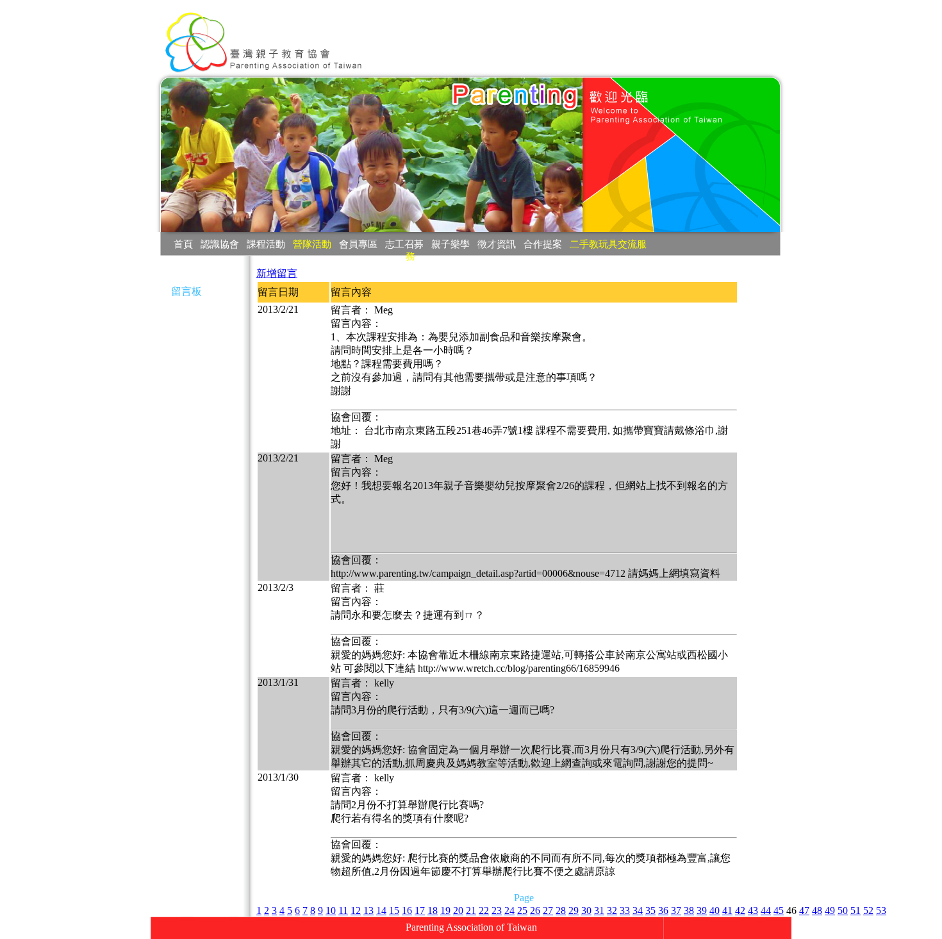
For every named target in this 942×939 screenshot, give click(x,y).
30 (586, 910)
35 (650, 910)
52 (868, 910)
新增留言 (276, 273)
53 (881, 910)
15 (394, 910)
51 (855, 910)
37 (676, 910)
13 (368, 910)
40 (714, 910)
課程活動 (266, 243)
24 (509, 910)
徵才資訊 (496, 243)
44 (766, 910)
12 (356, 910)
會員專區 (358, 243)
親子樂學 (450, 243)
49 (830, 910)
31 (599, 910)
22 (484, 910)
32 (612, 910)
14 (381, 910)
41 (727, 910)
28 (561, 910)
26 (535, 910)
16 (407, 910)
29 (573, 910)
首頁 (183, 243)
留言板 (186, 291)
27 (548, 910)
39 (702, 910)
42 (740, 910)
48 (817, 910)
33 (625, 910)
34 (637, 910)
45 (778, 910)
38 (689, 910)
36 (663, 910)
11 (343, 910)
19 (445, 910)
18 (432, 910)
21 (471, 910)
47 (804, 910)
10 (331, 910)
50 (843, 910)
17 (420, 910)
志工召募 (404, 243)
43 (753, 910)
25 (522, 910)
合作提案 (543, 243)
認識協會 (220, 243)
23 (497, 910)
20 (458, 910)
